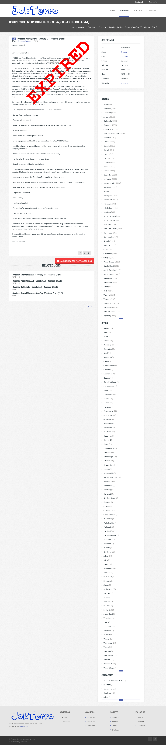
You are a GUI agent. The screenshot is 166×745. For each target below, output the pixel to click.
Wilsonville (110, 655)
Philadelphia (109, 523)
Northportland (110, 498)
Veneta (108, 639)
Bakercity (108, 345)
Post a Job (139, 2)
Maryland (110, 187)
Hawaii (108, 150)
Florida (109, 142)
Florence (108, 407)
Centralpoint (110, 365)
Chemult (108, 369)
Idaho (108, 158)
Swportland (109, 614)
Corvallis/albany (111, 382)
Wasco (107, 647)
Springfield (109, 589)
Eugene (108, 398)
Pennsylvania (111, 262)
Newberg (108, 490)
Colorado (110, 125)
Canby (107, 361)
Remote (108, 548)
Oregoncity (109, 510)
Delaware (109, 137)
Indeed (115, 721)
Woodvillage (109, 668)
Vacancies (124, 10)
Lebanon (108, 461)
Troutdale (108, 630)
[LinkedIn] (89, 253)
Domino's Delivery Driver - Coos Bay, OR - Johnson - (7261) (41, 38)
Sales (106, 697)
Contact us (151, 10)
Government (109, 689)
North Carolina (112, 216)
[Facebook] (80, 253)
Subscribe (137, 10)
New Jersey (110, 233)
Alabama (109, 108)
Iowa (108, 154)
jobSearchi (23, 726)
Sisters (107, 585)
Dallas (107, 390)
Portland (109, 531)
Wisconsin (110, 307)
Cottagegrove (110, 386)
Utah (108, 291)
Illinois (109, 162)
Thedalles (108, 618)
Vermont (109, 299)
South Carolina (112, 270)
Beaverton (109, 349)
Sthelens (108, 601)
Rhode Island (111, 266)
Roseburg (109, 552)
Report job (90, 306)
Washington (111, 303)
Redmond (108, 543)
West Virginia (111, 311)
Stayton (107, 597)
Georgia (109, 146)
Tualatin (108, 635)
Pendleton (108, 519)
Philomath (108, 527)
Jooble (114, 726)
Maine (108, 191)
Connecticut (111, 129)
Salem (107, 556)
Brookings (108, 357)
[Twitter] (85, 253)
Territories (110, 282)
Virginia (109, 295)
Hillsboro (109, 432)
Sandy (107, 564)
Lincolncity (109, 465)
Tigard (107, 622)
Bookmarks (153, 2)
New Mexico (110, 237)
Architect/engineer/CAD (114, 680)
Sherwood (108, 577)
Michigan (110, 195)
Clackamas (109, 374)
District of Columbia (114, 133)
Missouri (109, 204)
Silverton (108, 581)
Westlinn (108, 651)
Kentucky (110, 175)
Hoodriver (108, 436)
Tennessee (110, 278)
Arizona (109, 117)
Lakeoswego (110, 456)
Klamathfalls (110, 448)
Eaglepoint (109, 394)
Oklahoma (110, 253)
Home (112, 10)
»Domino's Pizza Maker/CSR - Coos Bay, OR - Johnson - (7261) (37, 280)
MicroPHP (24, 742)
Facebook (141, 726)
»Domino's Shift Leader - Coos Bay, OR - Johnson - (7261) (35, 287)
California (110, 121)
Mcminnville (109, 473)
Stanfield (108, 593)
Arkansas (109, 113)
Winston (108, 659)
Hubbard (108, 440)
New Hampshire (112, 229)
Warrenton (109, 643)
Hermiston (109, 427)
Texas (108, 287)
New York (109, 245)
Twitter (140, 717)
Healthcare (109, 693)
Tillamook (109, 626)
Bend (107, 353)
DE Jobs (115, 730)
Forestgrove (110, 411)
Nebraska (109, 224)
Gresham (108, 419)
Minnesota (110, 200)
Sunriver (108, 606)
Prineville (109, 539)
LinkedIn (140, 721)
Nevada (109, 241)
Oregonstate (110, 514)
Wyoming (109, 316)
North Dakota (111, 220)
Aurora (108, 340)
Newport (108, 494)
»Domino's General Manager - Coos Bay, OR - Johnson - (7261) (36, 274)
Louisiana (110, 179)
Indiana (109, 166)
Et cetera (124, 83)
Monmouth (109, 485)
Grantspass (109, 415)
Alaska (108, 104)
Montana (109, 212)
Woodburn (109, 664)
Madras (107, 469)
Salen (106, 560)
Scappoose (109, 568)
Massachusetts (112, 183)
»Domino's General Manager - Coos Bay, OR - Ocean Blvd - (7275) (37, 293)
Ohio (108, 249)
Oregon (21, 41)
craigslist (115, 717)
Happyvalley (110, 423)
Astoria (108, 336)
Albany (108, 328)
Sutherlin (108, 610)
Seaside (108, 572)
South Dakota (111, 274)
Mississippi (110, 208)
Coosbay (27, 41)
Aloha (107, 332)
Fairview (108, 403)
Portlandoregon (111, 535)
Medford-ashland (112, 477)
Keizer (107, 444)
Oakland (108, 502)
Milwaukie (109, 481)
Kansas (109, 171)
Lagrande (108, 452)
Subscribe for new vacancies (76, 260)
